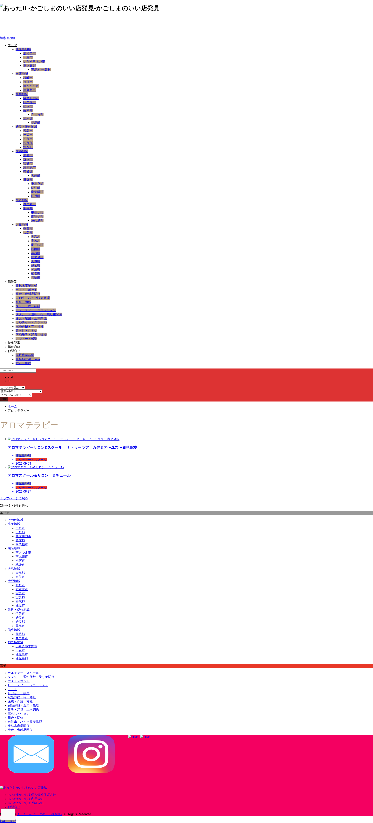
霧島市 (28, 130)
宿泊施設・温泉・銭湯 (31, 334)
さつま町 (37, 114)
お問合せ (14, 351)
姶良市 (28, 139)
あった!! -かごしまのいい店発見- (51, 24)
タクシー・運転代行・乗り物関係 (39, 314)
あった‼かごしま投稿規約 (26, 803)
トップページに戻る (14, 498)
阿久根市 (29, 102)
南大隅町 (37, 192)
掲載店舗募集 (25, 355)
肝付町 (35, 196)
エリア (12, 45)
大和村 (35, 236)
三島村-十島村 (41, 69)
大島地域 (22, 224)
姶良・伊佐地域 (26, 126)
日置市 (28, 57)
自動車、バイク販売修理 (33, 298)
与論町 (35, 277)
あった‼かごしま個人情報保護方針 (32, 794)
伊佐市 (28, 134)
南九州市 (29, 90)
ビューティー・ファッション (36, 310)
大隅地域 (22, 151)
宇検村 (35, 240)
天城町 (35, 261)
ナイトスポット (26, 289)
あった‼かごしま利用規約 (26, 798)
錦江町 (35, 187)
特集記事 (14, 342)
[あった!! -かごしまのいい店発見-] (24, 787)
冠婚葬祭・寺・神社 (30, 326)
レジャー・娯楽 (26, 338)
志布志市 (29, 167)
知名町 (35, 273)
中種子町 (37, 212)
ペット (12, 689)
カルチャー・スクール (31, 322)
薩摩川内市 (31, 98)
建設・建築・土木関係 (31, 318)
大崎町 (35, 175)
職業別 (12, 281)
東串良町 (37, 183)
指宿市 (28, 81)
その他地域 (15, 519)
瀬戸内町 (37, 245)
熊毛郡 (28, 208)
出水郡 (28, 118)
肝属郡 (28, 179)
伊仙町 (35, 265)
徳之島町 (37, 257)
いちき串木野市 (34, 61)
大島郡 (28, 232)
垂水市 (28, 159)
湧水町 (28, 147)
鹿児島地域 (23, 49)
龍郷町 (35, 249)
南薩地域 (22, 73)
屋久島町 (37, 220)
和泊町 (35, 269)
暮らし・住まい (26, 330)
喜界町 (35, 253)
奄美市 (28, 228)
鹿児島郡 (29, 65)
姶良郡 (28, 143)
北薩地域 (22, 94)
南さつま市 (31, 86)
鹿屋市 (28, 155)
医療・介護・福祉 (28, 306)
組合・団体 (23, 302)
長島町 (35, 122)
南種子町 (37, 216)
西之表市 (29, 204)
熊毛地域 (22, 200)
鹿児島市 (29, 53)
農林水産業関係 (26, 285)
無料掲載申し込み (28, 359)
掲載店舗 (14, 346)
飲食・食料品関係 (28, 293)
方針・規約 (23, 363)
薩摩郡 (28, 110)
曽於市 (28, 163)
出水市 (28, 106)
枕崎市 (28, 77)
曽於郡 (28, 171)
